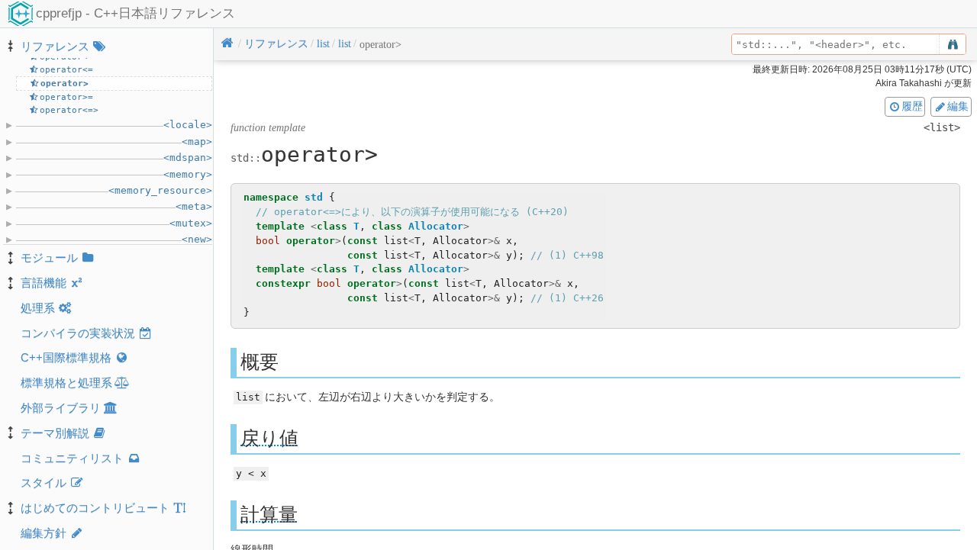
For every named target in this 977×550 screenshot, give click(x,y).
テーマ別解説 (55, 432)
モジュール (49, 257)
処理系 (38, 307)
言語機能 (43, 282)
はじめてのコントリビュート (95, 507)
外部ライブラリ (61, 407)
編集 (958, 106)
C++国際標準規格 (66, 357)
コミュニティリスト (72, 458)
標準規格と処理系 (66, 382)
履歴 (912, 106)
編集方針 (43, 532)
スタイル (43, 482)
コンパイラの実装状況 (78, 332)
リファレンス (55, 46)
